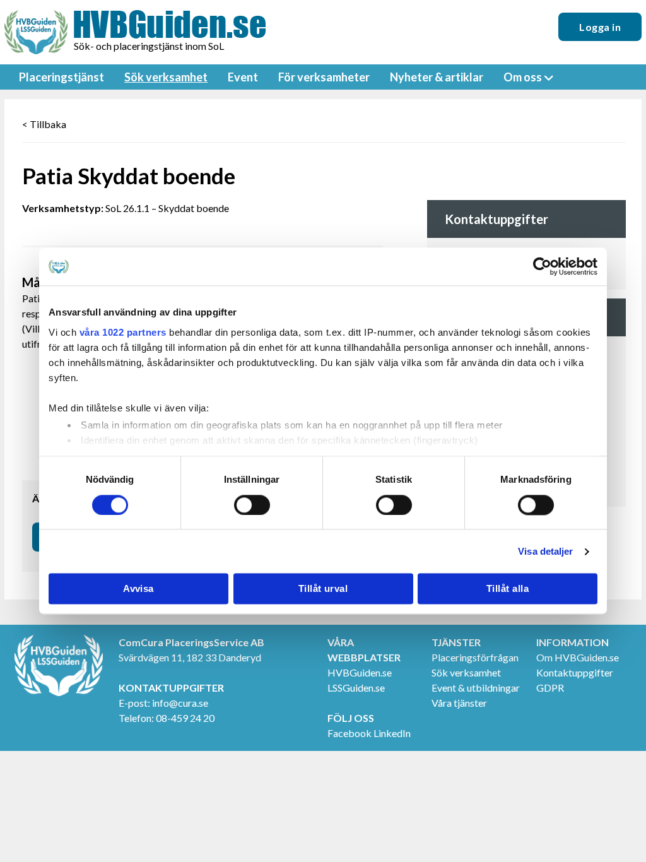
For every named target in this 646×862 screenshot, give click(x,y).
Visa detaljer (545, 551)
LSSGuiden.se (356, 688)
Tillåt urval (323, 589)
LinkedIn (392, 733)
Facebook (349, 733)
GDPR (550, 688)
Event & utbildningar (476, 688)
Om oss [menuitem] (522, 77)
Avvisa (138, 589)
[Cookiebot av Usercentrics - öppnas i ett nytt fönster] (542, 266)
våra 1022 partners (123, 332)
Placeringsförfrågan (475, 657)
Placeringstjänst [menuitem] (61, 77)
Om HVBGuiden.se (577, 657)
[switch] (252, 505)
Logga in (600, 27)
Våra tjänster (459, 703)
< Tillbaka (44, 124)
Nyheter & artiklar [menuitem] (436, 77)
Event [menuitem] (243, 77)
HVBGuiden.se (359, 672)
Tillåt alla (507, 589)
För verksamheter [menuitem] (324, 77)
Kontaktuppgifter (574, 672)
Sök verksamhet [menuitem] (166, 77)
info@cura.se (180, 703)
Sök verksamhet (466, 672)
